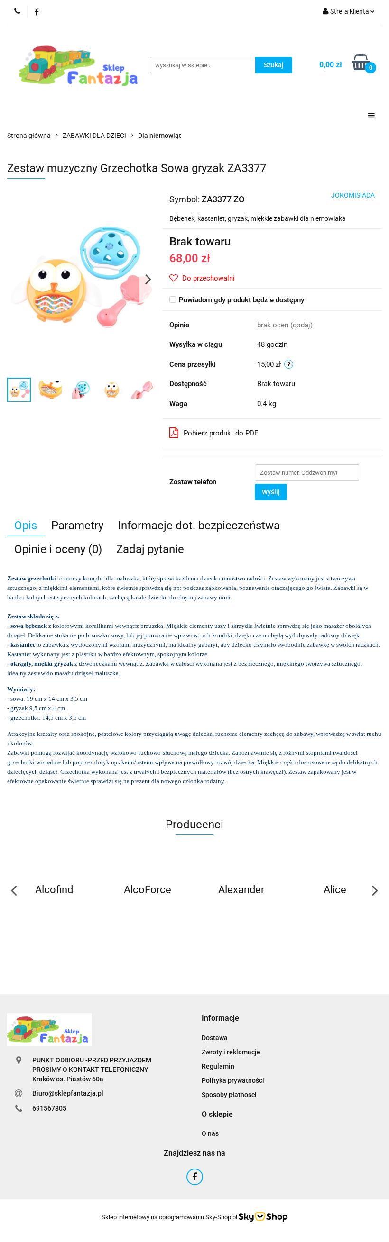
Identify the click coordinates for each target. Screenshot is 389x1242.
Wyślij (271, 492)
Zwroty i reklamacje (231, 1052)
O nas (210, 1133)
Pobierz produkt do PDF (221, 433)
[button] (220, 1018)
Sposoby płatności (229, 1094)
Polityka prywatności (233, 1080)
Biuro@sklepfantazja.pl (67, 1093)
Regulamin (218, 1066)
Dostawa (215, 1038)
